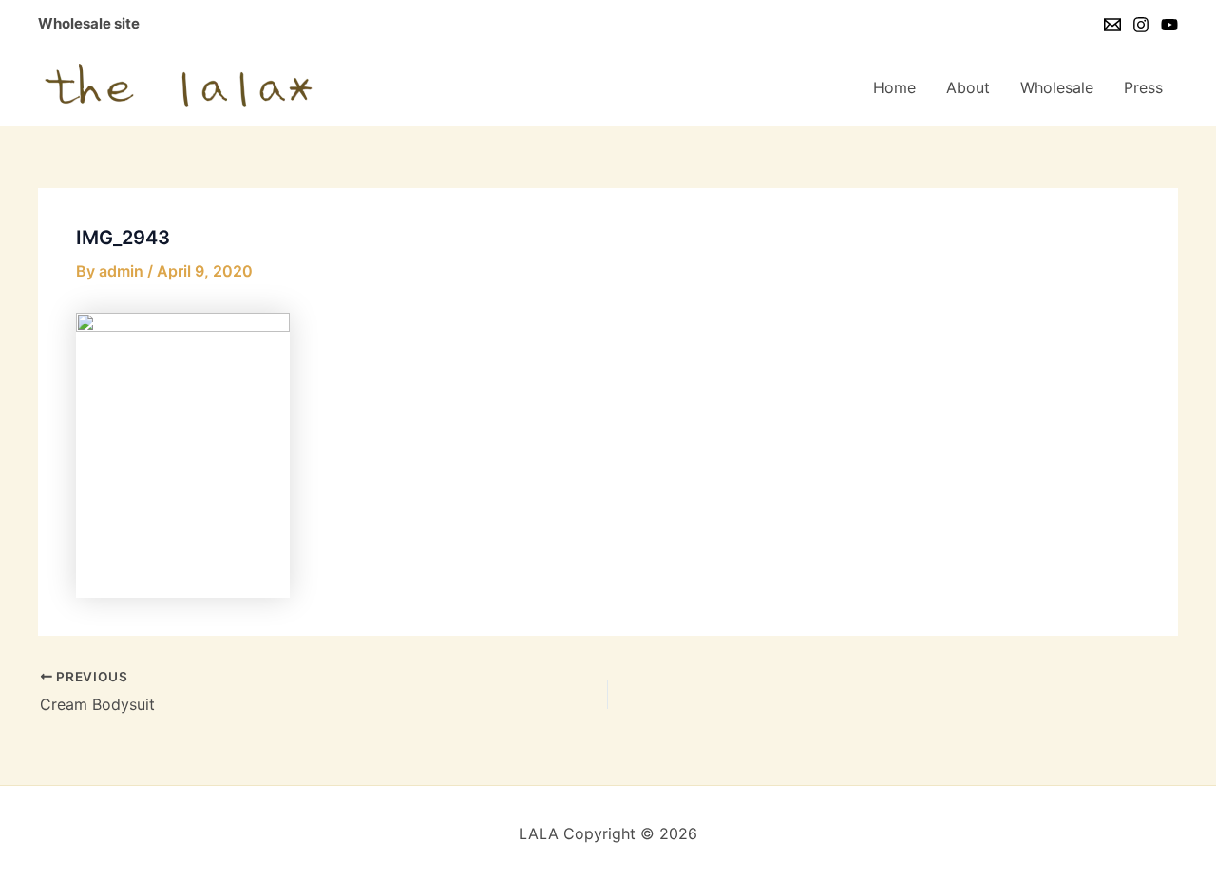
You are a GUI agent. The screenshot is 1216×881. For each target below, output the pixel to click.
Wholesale (1056, 87)
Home (894, 87)
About (968, 87)
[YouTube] (1169, 24)
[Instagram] (1141, 24)
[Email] (1112, 24)
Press (1143, 87)
